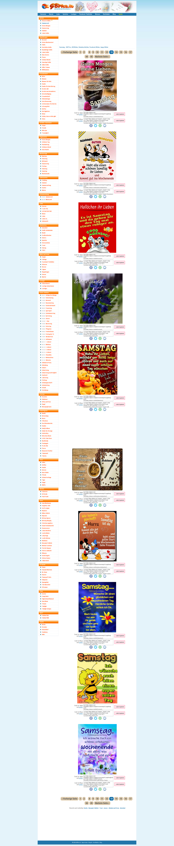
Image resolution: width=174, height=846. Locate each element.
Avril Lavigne (45, 508)
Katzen (44, 470)
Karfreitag (49, 316)
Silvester (48, 360)
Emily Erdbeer (46, 428)
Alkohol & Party (46, 362)
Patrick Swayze (46, 548)
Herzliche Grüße (47, 47)
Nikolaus (48, 344)
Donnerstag (45, 28)
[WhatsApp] (100, 126)
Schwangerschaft (47, 382)
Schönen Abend (46, 147)
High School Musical (48, 599)
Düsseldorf (45, 629)
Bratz (43, 418)
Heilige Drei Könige (51, 295)
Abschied (44, 228)
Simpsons (44, 579)
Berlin (43, 624)
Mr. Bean (44, 572)
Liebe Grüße (45, 33)
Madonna (44, 540)
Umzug (44, 248)
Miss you (44, 130)
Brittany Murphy (46, 520)
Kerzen (44, 267)
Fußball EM (45, 615)
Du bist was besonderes (48, 91)
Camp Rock (45, 596)
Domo (43, 567)
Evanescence (46, 528)
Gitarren (44, 264)
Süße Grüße (45, 65)
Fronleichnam (50, 331)
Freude (44, 128)
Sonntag (44, 171)
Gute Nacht (45, 149)
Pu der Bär (45, 446)
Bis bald (44, 40)
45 (91, 56)
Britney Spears (46, 518)
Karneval (48, 300)
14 (116, 52)
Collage (44, 259)
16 (126, 52)
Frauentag (49, 308)
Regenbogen (45, 272)
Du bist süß (45, 89)
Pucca (44, 448)
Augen (44, 257)
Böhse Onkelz (46, 513)
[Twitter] (95, 126)
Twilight (44, 606)
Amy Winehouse (46, 503)
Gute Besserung (46, 101)
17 (130, 52)
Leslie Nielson (46, 538)
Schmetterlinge (46, 477)
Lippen (44, 269)
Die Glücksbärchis (47, 423)
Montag (44, 156)
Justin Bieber (46, 533)
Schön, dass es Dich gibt (49, 116)
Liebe (58, 14)
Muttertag (49, 323)
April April (48, 311)
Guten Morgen (46, 25)
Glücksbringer (46, 99)
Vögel (43, 482)
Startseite (43, 14)
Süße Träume (46, 67)
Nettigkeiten (46, 111)
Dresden (44, 627)
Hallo (43, 45)
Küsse (43, 213)
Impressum (85, 842)
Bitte (43, 76)
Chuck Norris (46, 283)
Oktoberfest (49, 336)
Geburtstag (45, 370)
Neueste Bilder (46, 20)
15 (121, 52)
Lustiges (73, 14)
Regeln (90, 842)
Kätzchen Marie (46, 436)
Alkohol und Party (114, 808)
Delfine (44, 465)
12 (107, 52)
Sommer (44, 30)
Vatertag (48, 326)
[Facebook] (91, 126)
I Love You (45, 208)
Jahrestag (45, 377)
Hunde (44, 467)
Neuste (51, 14)
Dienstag (44, 158)
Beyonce (44, 510)
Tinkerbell (45, 453)
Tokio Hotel (45, 560)
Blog (114, 14)
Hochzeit (44, 375)
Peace (44, 57)
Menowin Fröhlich (47, 543)
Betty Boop (45, 416)
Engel (43, 404)
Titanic (44, 604)
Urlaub (44, 387)
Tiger (43, 480)
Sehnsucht (45, 221)
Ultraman (45, 587)
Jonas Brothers (46, 530)
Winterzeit (49, 199)
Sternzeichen (46, 243)
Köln (43, 634)
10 (97, 52)
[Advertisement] (49, 667)
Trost (43, 245)
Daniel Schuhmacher (48, 525)
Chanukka (48, 355)
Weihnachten (49, 357)
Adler (43, 462)
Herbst (44, 187)
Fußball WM (45, 618)
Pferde (44, 475)
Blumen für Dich (46, 81)
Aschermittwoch (50, 305)
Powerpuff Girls (46, 577)
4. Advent (48, 352)
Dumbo (44, 426)
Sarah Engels (46, 555)
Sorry (43, 119)
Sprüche (65, 14)
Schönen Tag (45, 142)
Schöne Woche (46, 60)
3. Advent (48, 349)
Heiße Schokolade (47, 230)
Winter (44, 190)
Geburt (44, 367)
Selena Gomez (46, 558)
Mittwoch (45, 161)
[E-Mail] (104, 126)
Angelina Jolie (46, 505)
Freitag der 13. (50, 334)
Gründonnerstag (50, 313)
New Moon (45, 601)
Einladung (45, 365)
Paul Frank (45, 496)
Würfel (44, 277)
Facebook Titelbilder (85, 14)
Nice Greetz (45, 55)
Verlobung (45, 390)
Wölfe (44, 485)
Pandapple (45, 443)
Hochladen (106, 14)
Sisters (44, 238)
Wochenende (45, 173)
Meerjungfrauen (46, 406)
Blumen (97, 14)
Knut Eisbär (45, 472)
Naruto (44, 574)
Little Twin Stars (47, 438)
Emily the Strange (47, 431)
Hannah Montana (47, 570)
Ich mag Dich (45, 106)
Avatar (44, 594)
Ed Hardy (44, 494)
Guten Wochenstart (47, 42)
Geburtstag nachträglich (49, 372)
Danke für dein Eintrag (48, 86)
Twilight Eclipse (46, 609)
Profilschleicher (46, 235)
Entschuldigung (46, 94)
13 (111, 52)
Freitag (44, 166)
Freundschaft (46, 96)
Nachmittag (45, 144)
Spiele (121, 14)
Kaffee (44, 109)
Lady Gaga (45, 535)
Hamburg (44, 632)
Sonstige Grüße (46, 62)
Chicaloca (45, 421)
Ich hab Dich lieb (47, 211)
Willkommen (45, 69)
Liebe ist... (45, 219)
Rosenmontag (50, 303)
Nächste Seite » (102, 56)
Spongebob (45, 582)
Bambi (44, 413)
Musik (43, 233)
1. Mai (47, 321)
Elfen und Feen (46, 402)
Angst (44, 125)
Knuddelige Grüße (47, 50)
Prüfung (44, 380)
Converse (44, 491)
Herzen (44, 206)
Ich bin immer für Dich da (49, 104)
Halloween (49, 339)
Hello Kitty (45, 433)
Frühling (44, 180)
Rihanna (44, 553)
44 (87, 56)
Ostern (48, 318)
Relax (43, 114)
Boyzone (44, 515)
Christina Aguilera (47, 523)
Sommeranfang (46, 185)
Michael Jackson (47, 545)
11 (102, 52)
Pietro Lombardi (46, 550)
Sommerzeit (45, 23)
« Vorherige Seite (69, 52)
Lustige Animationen (48, 286)
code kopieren (120, 114)
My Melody (45, 441)
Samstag (44, 168)
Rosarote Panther (47, 451)
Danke (44, 84)
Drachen (44, 397)
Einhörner (45, 399)
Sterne (44, 274)
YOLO (43, 250)
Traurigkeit (45, 133)
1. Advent (48, 342)
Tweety (44, 456)
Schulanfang (45, 385)
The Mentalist (46, 584)
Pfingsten (48, 329)
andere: (81, 114)
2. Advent (48, 347)
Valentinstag (49, 298)
